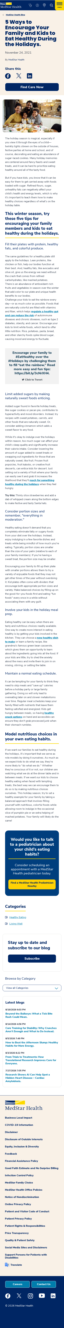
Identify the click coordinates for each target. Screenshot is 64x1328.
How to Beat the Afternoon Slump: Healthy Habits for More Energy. (31, 1044)
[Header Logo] (11, 4)
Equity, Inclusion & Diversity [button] (22, 1146)
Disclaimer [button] (11, 1132)
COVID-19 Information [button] (19, 1125)
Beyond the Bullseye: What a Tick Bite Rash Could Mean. (29, 1015)
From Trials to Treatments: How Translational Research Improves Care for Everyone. (30, 1060)
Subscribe (32, 958)
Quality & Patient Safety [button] (20, 1240)
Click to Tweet (33, 379)
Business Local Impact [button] (18, 1118)
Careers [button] (17, 1284)
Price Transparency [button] (17, 1233)
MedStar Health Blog (15, 14)
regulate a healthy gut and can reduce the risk (31, 313)
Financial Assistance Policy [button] (21, 1161)
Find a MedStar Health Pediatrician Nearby (32, 884)
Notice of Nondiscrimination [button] (22, 1197)
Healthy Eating (17, 917)
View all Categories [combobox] (17, 988)
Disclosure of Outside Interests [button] (24, 1139)
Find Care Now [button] (32, 87)
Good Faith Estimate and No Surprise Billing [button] (31, 1168)
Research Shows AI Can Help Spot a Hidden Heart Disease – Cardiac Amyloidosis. (27, 1078)
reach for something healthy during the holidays (29, 482)
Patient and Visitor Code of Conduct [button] (27, 1211)
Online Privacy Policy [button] (18, 1204)
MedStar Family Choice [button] (19, 1182)
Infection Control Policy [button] (19, 1175)
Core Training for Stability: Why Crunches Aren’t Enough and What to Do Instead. (31, 1029)
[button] (30, 5)
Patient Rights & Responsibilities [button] (25, 1226)
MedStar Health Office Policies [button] (23, 1190)
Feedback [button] (11, 1154)
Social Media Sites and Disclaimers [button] (26, 1247)
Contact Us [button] (44, 1284)
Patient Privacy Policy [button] (18, 1219)
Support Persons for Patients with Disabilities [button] (26, 1256)
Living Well (15, 924)
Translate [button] (16, 1265)
